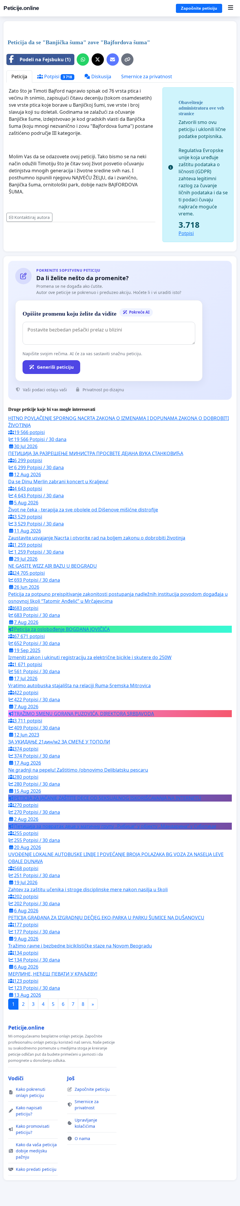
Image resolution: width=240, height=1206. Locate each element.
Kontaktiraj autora (32, 217)
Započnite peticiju (199, 8)
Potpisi (57, 76)
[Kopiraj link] (127, 59)
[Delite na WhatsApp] (83, 59)
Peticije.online (21, 8)
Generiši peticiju (55, 367)
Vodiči (15, 1078)
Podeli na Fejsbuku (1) (45, 59)
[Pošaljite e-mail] (113, 59)
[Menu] (230, 8)
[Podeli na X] (98, 59)
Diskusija (100, 76)
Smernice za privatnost (146, 76)
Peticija (19, 76)
